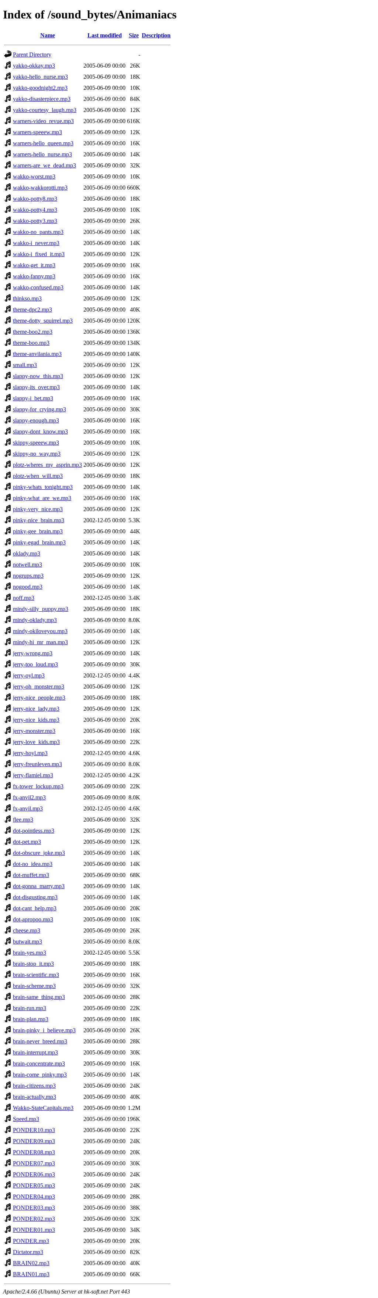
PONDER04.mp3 (34, 1196)
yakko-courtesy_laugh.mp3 (44, 110)
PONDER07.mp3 (34, 1163)
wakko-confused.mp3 (38, 287)
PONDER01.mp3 (34, 1230)
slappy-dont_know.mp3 (40, 431)
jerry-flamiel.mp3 (33, 775)
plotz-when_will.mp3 (38, 476)
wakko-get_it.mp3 (34, 265)
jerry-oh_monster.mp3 (38, 686)
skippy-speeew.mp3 (36, 442)
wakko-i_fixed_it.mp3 (39, 254)
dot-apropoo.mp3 (33, 919)
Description (156, 35)
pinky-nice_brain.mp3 (38, 520)
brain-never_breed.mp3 (40, 1041)
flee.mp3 (23, 819)
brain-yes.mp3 (29, 952)
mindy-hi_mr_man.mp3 (40, 642)
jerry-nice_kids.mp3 (36, 720)
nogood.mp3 (27, 587)
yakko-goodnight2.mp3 (40, 88)
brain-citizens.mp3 (34, 1086)
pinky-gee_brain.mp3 (38, 531)
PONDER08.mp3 (34, 1152)
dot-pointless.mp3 (33, 831)
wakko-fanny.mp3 (34, 276)
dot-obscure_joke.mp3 (39, 853)
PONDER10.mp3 (34, 1130)
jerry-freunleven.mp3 (37, 764)
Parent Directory (32, 54)
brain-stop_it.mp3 (33, 964)
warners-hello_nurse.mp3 (42, 154)
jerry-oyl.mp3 (29, 675)
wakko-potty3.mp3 (35, 221)
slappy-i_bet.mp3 (33, 398)
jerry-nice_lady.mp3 (36, 709)
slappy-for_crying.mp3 (39, 409)
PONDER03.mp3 (34, 1207)
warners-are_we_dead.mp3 (44, 165)
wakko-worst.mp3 (34, 176)
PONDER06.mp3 (34, 1174)
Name (47, 35)
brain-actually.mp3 (34, 1097)
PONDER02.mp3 (34, 1219)
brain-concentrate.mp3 (39, 1063)
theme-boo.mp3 (31, 343)
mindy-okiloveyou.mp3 (40, 631)
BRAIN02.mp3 (31, 1263)
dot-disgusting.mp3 (35, 897)
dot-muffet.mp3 (31, 875)
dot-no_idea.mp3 (32, 864)
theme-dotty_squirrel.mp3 (43, 320)
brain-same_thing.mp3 (39, 997)
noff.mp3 (23, 598)
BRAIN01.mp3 (31, 1274)
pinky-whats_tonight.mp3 (43, 487)
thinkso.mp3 (27, 298)
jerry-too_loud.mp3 (35, 664)
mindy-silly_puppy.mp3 (40, 609)
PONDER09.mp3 (34, 1141)
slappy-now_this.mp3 (38, 376)
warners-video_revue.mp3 (43, 121)
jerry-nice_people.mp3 (39, 697)
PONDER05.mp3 (34, 1185)
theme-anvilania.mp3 (37, 354)
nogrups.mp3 (28, 575)
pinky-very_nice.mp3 (38, 509)
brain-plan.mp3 (30, 1019)
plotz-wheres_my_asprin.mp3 (47, 465)
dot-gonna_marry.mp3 (39, 886)
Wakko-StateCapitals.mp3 (43, 1108)
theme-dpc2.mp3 (32, 309)
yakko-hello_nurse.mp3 (40, 77)
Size (134, 35)
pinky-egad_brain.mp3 (39, 542)
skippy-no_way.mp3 (37, 454)
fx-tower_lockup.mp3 (38, 786)
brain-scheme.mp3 (34, 986)
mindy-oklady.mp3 (35, 620)
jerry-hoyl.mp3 (30, 753)
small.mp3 (25, 365)
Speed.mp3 (26, 1119)
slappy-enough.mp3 (36, 420)
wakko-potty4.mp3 (35, 210)
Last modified (104, 35)
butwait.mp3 (27, 941)
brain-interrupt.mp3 (35, 1052)
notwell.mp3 (27, 564)
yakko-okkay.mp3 (34, 65)
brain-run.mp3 (29, 1008)
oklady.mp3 (26, 553)
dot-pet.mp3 (27, 842)
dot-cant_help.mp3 (34, 908)
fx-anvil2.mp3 (29, 797)
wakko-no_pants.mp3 (38, 232)
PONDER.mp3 (31, 1241)
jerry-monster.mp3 (34, 731)
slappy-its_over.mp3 (36, 387)
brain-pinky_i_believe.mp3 (44, 1030)
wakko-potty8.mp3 (35, 199)
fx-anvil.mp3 (28, 808)
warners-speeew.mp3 (37, 132)
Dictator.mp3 (28, 1252)
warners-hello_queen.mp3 (43, 143)
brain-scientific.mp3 (36, 975)
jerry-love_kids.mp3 (36, 742)
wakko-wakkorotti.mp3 (40, 187)
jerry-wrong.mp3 (32, 653)
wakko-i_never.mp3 (36, 243)
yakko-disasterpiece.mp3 (42, 99)
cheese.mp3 (26, 930)
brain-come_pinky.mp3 (40, 1074)
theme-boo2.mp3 (32, 332)
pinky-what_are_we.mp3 (42, 498)
